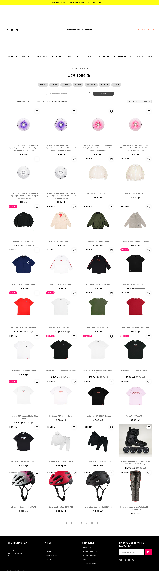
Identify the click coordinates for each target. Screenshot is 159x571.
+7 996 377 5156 (146, 30)
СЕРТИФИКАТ (119, 56)
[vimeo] (133, 560)
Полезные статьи (14, 553)
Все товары (84, 69)
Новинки (104, 85)
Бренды (10, 550)
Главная (74, 69)
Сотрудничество (14, 556)
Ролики (43, 85)
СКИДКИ (91, 56)
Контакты (48, 552)
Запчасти (66, 85)
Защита (54, 85)
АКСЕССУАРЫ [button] (74, 56)
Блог (9, 548)
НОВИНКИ (104, 56)
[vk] (7, 29)
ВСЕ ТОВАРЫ (136, 56)
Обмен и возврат (89, 556)
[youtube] (12, 29)
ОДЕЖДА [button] (40, 56)
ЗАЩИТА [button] (25, 56)
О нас (47, 548)
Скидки (116, 85)
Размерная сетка (89, 564)
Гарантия (85, 560)
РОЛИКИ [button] (11, 56)
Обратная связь (51, 556)
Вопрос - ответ (88, 548)
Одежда (78, 85)
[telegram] (16, 29)
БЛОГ (149, 56)
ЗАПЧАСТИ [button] (56, 56)
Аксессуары (91, 85)
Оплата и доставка (89, 552)
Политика (49, 560)
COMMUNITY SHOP (17, 543)
